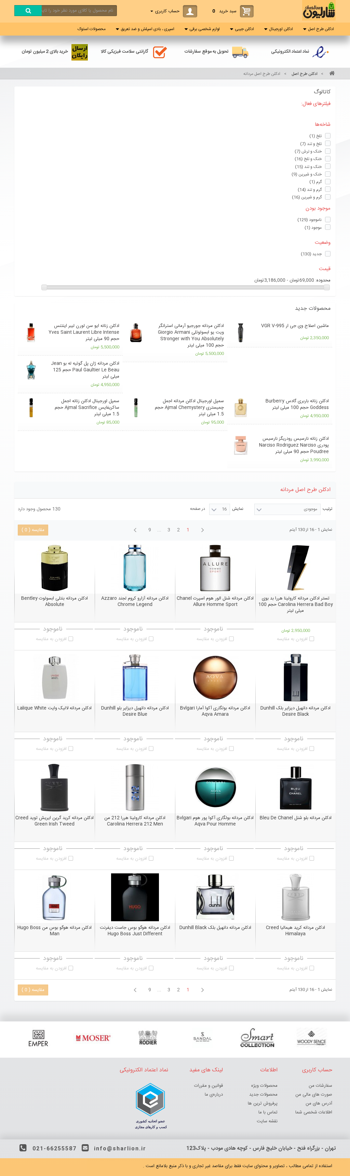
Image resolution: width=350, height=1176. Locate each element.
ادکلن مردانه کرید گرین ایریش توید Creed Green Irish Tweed (54, 821)
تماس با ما (268, 1112)
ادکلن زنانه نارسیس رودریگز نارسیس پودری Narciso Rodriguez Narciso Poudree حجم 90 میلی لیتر (294, 445)
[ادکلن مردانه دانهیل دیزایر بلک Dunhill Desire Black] (295, 678)
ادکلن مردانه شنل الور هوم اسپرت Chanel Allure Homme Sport (215, 601)
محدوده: (323, 280)
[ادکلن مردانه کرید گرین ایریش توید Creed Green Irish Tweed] (54, 787)
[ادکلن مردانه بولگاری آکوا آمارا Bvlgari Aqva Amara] (215, 678)
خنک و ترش (308, 151)
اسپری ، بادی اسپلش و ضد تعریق (147, 29)
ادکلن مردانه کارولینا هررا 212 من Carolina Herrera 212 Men (134, 821)
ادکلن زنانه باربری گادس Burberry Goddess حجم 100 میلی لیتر (297, 404)
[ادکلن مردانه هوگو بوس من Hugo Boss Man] (54, 897)
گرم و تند (310, 189)
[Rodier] (147, 1038)
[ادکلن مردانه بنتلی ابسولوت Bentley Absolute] (54, 568)
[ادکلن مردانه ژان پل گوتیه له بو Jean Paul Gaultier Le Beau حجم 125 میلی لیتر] (31, 370)
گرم (315, 182)
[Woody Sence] (312, 1038)
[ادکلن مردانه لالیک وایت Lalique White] (54, 678)
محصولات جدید (313, 308)
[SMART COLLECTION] (257, 1038)
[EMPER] (38, 1038)
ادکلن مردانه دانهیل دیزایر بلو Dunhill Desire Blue (135, 711)
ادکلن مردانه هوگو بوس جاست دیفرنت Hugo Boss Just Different (135, 931)
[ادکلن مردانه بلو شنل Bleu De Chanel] (295, 787)
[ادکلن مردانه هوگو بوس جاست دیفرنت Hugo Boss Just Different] (135, 897)
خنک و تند (308, 166)
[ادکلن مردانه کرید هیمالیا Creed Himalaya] (295, 897)
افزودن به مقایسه (292, 639)
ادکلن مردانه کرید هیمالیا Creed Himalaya (295, 931)
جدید (311, 254)
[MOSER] (93, 1038)
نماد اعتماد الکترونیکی (290, 51)
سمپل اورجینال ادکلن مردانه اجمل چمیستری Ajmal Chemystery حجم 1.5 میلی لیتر (189, 407)
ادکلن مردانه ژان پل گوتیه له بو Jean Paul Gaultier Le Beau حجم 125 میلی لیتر (85, 370)
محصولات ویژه (264, 1085)
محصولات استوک (92, 29)
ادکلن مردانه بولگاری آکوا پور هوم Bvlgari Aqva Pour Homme (215, 821)
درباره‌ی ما (214, 1094)
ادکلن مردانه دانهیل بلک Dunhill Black (215, 928)
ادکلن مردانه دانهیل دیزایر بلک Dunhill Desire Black (295, 711)
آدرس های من (319, 1103)
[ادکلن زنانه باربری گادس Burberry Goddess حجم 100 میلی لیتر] (240, 408)
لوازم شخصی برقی (204, 29)
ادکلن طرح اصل (321, 29)
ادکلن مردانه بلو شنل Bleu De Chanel (296, 818)
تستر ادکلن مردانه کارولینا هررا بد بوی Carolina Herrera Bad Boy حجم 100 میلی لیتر (295, 604)
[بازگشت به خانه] (330, 74)
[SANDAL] (202, 1038)
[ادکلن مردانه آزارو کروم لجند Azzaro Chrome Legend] (135, 568)
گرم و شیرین (307, 197)
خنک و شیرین (307, 174)
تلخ (315, 136)
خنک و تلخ (308, 159)
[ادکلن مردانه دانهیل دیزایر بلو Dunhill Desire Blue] (135, 678)
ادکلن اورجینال (281, 29)
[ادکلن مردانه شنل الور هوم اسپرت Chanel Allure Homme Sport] (215, 568)
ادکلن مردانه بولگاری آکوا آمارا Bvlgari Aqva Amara (215, 711)
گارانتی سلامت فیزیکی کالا (124, 51)
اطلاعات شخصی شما (313, 1112)
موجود (313, 227)
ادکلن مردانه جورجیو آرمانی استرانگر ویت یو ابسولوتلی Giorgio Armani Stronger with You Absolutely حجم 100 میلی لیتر (191, 335)
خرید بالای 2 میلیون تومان (45, 51)
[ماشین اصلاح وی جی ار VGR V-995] (240, 332)
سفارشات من (320, 1085)
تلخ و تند (311, 144)
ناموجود (309, 219)
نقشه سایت (267, 1121)
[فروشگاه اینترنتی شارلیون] (319, 19)
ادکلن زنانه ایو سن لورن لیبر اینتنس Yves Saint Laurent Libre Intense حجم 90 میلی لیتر (84, 332)
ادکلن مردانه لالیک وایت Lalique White (54, 708)
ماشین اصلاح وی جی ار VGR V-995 (295, 326)
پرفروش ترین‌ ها (263, 1103)
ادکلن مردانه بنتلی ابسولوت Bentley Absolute (54, 601)
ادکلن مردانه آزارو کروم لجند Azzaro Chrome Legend (135, 601)
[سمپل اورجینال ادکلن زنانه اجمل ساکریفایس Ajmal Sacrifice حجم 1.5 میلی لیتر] (31, 408)
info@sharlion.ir (120, 1149)
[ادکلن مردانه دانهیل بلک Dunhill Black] (215, 897)
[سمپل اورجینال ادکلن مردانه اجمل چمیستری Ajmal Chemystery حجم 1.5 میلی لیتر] (136, 408)
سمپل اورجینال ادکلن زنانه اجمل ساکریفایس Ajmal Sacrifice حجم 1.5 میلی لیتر (87, 407)
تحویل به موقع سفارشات (207, 51)
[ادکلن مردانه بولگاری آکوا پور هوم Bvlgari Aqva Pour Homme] (215, 787)
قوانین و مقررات (208, 1085)
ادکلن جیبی (244, 29)
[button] (175, 309)
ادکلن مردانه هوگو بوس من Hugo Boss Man (54, 931)
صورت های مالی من (313, 1094)
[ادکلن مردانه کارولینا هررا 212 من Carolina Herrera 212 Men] (135, 787)
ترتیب (327, 508)
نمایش (237, 508)
